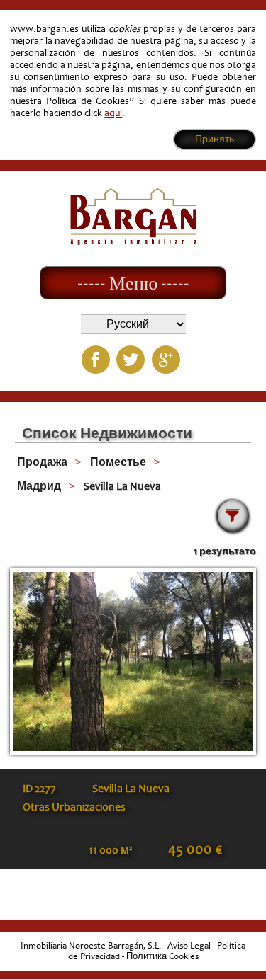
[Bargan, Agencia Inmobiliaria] (133, 241)
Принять (214, 139)
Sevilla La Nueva (122, 486)
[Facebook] (96, 359)
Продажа (42, 462)
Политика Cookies (162, 956)
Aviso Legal (189, 946)
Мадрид (39, 486)
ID (39, 788)
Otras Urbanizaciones (74, 807)
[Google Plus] (166, 359)
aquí (113, 113)
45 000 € (195, 849)
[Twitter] (130, 359)
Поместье (118, 462)
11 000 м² (110, 850)
